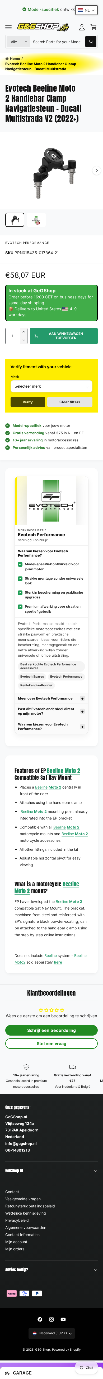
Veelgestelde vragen (23, 1199)
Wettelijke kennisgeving (25, 1213)
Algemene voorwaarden (25, 1227)
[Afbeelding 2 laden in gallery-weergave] (36, 220)
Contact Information (22, 1234)
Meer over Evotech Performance (45, 698)
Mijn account (16, 1241)
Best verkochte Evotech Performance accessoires (48, 666)
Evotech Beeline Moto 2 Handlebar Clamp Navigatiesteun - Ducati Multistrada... (40, 66)
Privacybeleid (17, 1220)
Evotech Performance (27, 243)
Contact (12, 1191)
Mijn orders (14, 1249)
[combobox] (65, 41)
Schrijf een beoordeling (51, 1030)
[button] (8, 27)
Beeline (55, 771)
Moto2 (20, 962)
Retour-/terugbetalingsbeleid (30, 1206)
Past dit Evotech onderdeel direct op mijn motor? (46, 711)
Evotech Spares (32, 676)
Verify (28, 402)
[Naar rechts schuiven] (96, 170)
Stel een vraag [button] (51, 1043)
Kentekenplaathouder (36, 685)
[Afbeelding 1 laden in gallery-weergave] (14, 220)
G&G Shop (42, 1349)
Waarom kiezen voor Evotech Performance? (43, 726)
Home (15, 58)
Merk (15, 377)
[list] (51, 1076)
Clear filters (69, 402)
